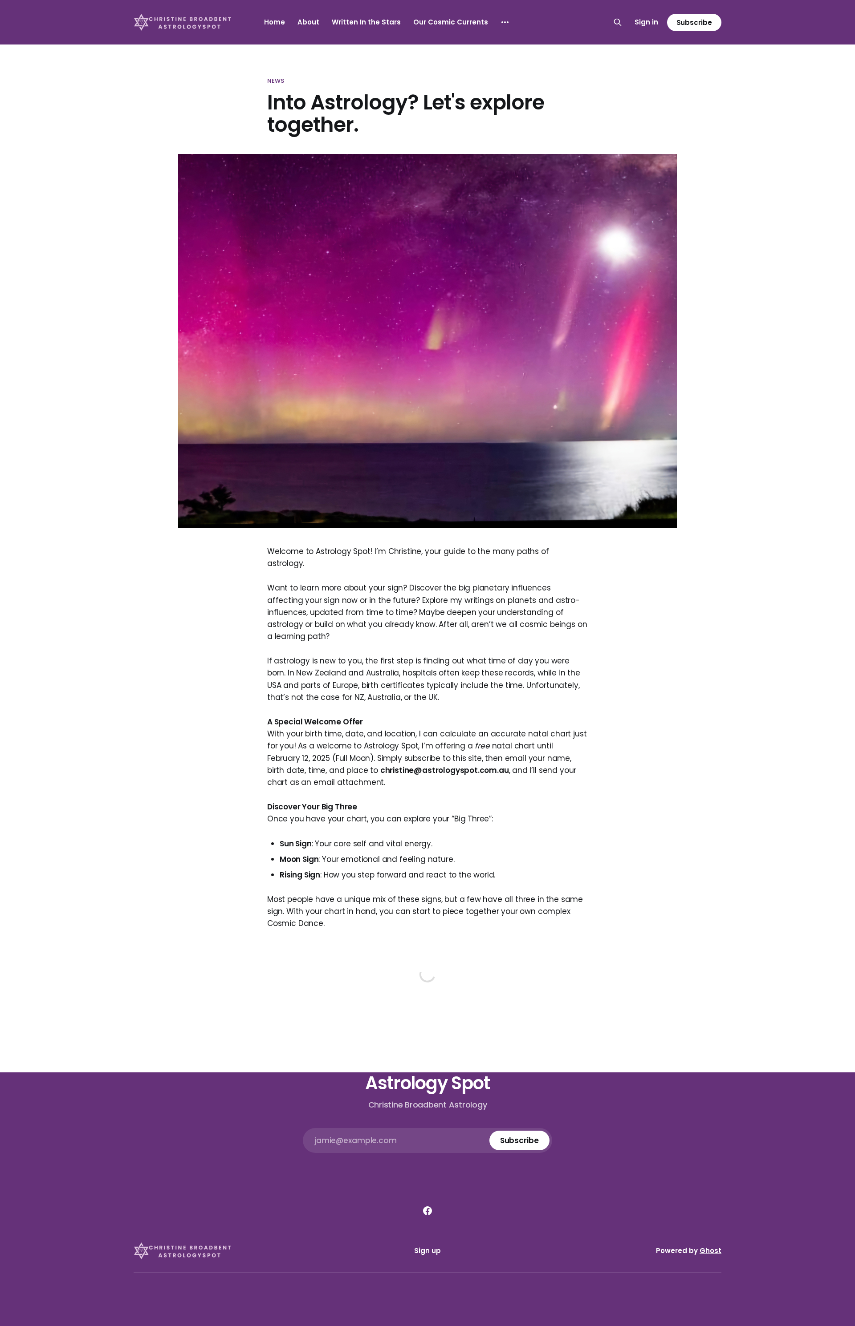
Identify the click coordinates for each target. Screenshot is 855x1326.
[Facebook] (427, 1210)
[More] (505, 22)
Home (274, 22)
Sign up (427, 1250)
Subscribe (694, 22)
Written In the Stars (366, 22)
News (276, 81)
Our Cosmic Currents (450, 22)
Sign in (646, 22)
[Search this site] (618, 22)
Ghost (710, 1250)
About (308, 22)
